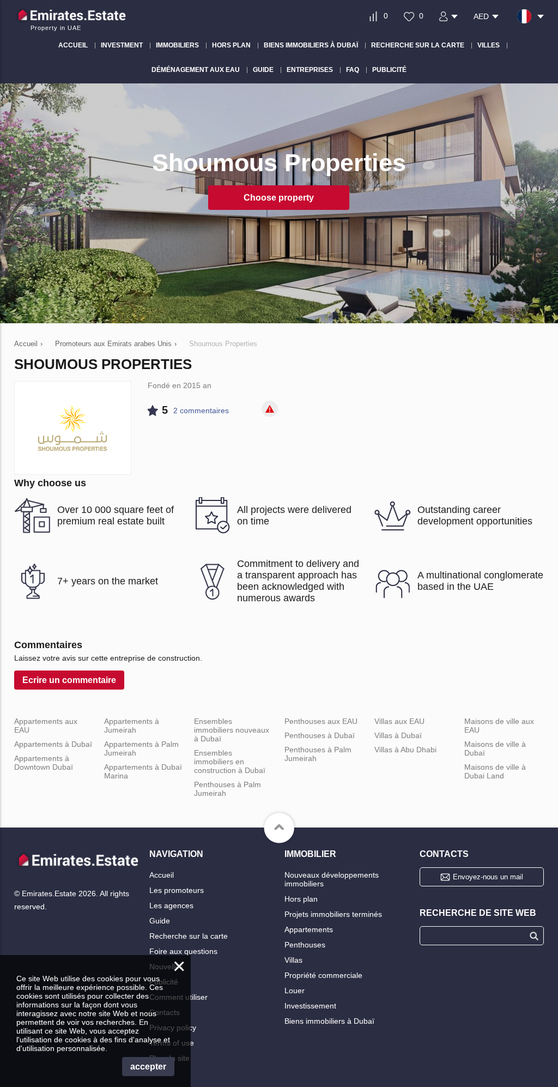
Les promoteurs (176, 890)
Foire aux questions (183, 951)
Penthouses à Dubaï (319, 735)
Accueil (161, 875)
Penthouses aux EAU (320, 721)
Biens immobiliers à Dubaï (329, 1021)
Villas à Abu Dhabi (405, 749)
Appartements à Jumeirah (131, 725)
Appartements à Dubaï (53, 744)
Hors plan (301, 899)
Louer (294, 990)
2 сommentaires (201, 410)
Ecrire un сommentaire (69, 680)
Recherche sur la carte (188, 936)
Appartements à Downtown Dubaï (43, 762)
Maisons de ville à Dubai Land (495, 771)
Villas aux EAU (399, 721)
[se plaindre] (270, 409)
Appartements (308, 929)
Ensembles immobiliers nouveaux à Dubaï (231, 730)
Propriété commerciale (323, 975)
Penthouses (304, 944)
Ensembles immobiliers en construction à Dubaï (229, 761)
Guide (159, 920)
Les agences (171, 905)
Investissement (310, 1005)
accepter (148, 1066)
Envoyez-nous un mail (488, 877)
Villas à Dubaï (398, 735)
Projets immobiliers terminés (333, 914)
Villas (293, 960)
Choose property (279, 197)
